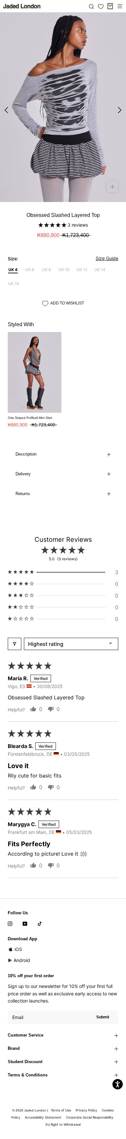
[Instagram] (10, 923)
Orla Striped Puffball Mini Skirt (30, 418)
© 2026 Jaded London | (30, 1110)
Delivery (23, 473)
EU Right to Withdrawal (63, 1124)
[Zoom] (112, 186)
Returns (23, 493)
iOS (18, 949)
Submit (102, 1017)
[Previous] (6, 110)
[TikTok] (39, 923)
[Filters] (14, 644)
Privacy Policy (86, 1110)
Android (22, 960)
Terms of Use (61, 1110)
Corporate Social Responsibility (89, 1117)
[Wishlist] (100, 6)
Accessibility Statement (43, 1117)
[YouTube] (25, 923)
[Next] (120, 110)
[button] (53, 225)
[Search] (91, 6)
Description (26, 454)
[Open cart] (110, 6)
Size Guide (107, 258)
